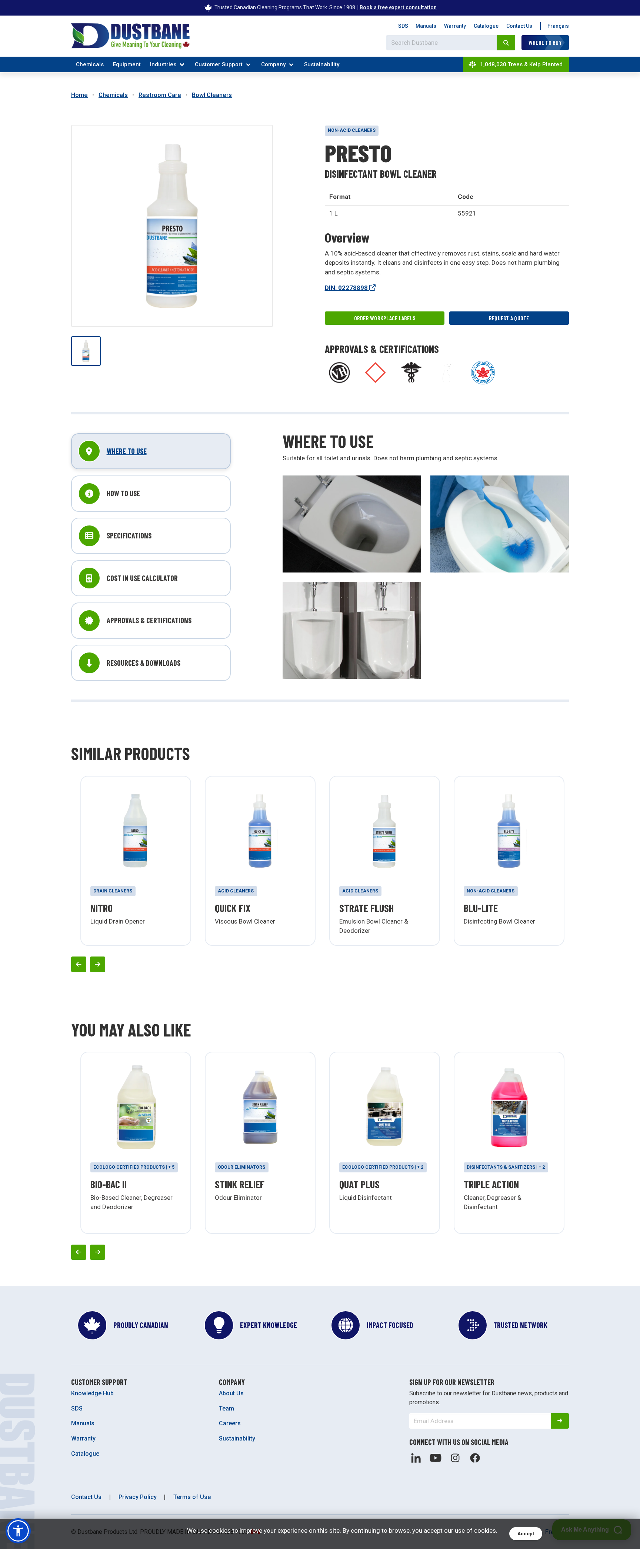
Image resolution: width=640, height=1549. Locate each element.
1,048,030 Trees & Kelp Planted (521, 64)
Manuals (426, 26)
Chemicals (90, 64)
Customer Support (219, 64)
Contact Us (519, 26)
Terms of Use (192, 1496)
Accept (525, 1533)
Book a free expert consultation (398, 7)
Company (273, 64)
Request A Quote (509, 317)
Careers (230, 1423)
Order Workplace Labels (385, 317)
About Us (231, 1393)
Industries (163, 64)
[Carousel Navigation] (320, 964)
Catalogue (486, 26)
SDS (403, 26)
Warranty (455, 26)
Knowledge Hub (92, 1393)
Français (558, 26)
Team (226, 1408)
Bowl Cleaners (212, 95)
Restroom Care (160, 95)
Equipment (127, 64)
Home (79, 95)
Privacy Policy (138, 1496)
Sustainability (321, 64)
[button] (18, 1531)
